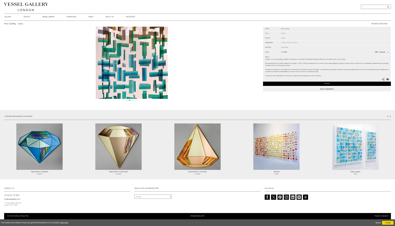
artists (27, 17)
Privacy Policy (24, 216)
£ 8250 (39, 174)
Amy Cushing (10, 24)
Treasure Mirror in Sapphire (39, 172)
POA (276, 174)
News (91, 17)
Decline (378, 223)
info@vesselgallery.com (12, 199)
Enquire (327, 83)
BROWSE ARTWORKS (379, 24)
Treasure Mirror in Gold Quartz (118, 172)
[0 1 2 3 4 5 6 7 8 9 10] (131, 65)
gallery (7, 17)
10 (137, 100)
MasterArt (385, 216)
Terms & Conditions (13, 216)
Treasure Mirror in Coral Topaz (197, 172)
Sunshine (276, 172)
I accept (388, 223)
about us (110, 17)
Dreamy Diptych (355, 172)
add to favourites (327, 89)
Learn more (64, 223)
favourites (130, 17)
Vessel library (48, 17)
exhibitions (71, 17)
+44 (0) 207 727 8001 (12, 195)
